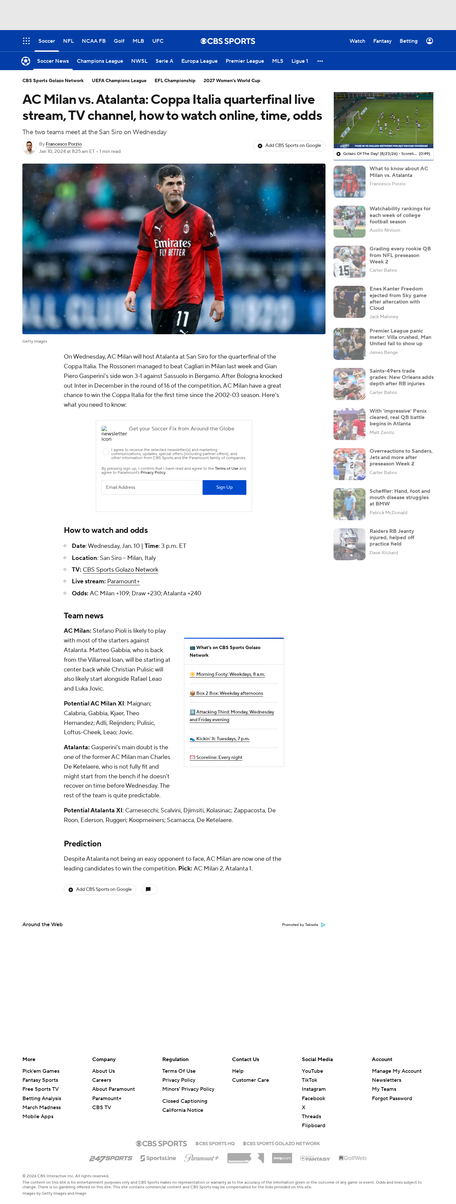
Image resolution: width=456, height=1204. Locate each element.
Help (238, 1071)
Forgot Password (392, 1098)
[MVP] (282, 1155)
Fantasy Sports (40, 1080)
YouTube (312, 1071)
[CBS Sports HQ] (215, 1143)
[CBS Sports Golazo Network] (281, 1143)
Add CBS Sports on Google (293, 146)
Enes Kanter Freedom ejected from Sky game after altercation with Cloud (398, 298)
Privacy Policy (178, 1080)
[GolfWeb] (353, 1158)
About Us (103, 1071)
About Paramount (113, 1089)
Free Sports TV (40, 1089)
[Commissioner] (245, 1155)
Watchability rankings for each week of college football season (400, 215)
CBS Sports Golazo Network (53, 81)
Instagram (314, 1089)
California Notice (182, 1110)
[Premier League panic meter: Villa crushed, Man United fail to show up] (349, 344)
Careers (101, 1080)
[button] (320, 61)
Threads (311, 1116)
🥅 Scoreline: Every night (216, 758)
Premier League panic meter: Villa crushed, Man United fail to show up (400, 337)
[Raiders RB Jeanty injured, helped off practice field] (349, 544)
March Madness (41, 1107)
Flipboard (313, 1125)
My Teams (384, 1089)
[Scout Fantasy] (315, 1158)
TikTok (309, 1080)
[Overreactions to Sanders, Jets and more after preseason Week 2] (349, 464)
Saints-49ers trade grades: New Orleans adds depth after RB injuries (402, 377)
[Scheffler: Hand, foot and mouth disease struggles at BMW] (349, 504)
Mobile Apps (37, 1116)
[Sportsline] (158, 1157)
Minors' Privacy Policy (188, 1089)
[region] (383, 120)
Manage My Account (397, 1071)
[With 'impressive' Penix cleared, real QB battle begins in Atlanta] (349, 424)
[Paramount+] (201, 1156)
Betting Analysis (41, 1098)
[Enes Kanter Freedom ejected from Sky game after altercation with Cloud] (349, 302)
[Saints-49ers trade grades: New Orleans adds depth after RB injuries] (349, 384)
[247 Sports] (111, 1157)
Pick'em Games (40, 1071)
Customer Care (250, 1080)
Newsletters (386, 1080)
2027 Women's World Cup (232, 81)
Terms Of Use (179, 1071)
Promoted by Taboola (300, 925)
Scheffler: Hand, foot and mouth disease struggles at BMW (400, 497)
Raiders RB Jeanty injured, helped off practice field (392, 537)
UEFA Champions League (119, 81)
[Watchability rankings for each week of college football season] (349, 222)
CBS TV (101, 1107)
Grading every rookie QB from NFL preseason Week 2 (400, 255)
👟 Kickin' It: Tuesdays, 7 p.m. (220, 739)
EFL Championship (175, 81)
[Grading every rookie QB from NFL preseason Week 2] (349, 262)
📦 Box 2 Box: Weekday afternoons (226, 693)
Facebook (313, 1098)
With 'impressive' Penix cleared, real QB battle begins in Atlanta (398, 417)
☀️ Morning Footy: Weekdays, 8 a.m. (227, 674)
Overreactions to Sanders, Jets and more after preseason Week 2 (401, 457)
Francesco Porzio (64, 144)
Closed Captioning (184, 1101)
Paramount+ (123, 581)
